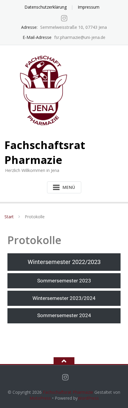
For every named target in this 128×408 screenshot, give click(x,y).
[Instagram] (64, 18)
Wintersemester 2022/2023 (64, 261)
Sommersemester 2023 (64, 281)
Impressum (88, 7)
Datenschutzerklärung (45, 7)
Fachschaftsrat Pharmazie (68, 392)
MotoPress (40, 398)
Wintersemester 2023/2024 (64, 298)
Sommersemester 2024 (64, 315)
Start (9, 216)
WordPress (88, 398)
